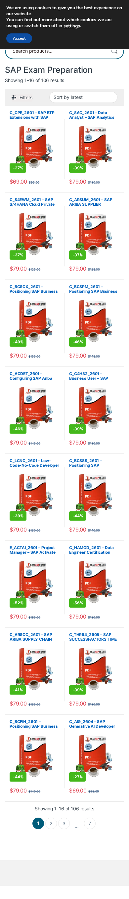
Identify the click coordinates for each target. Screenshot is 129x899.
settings (72, 26)
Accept (19, 38)
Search (114, 51)
